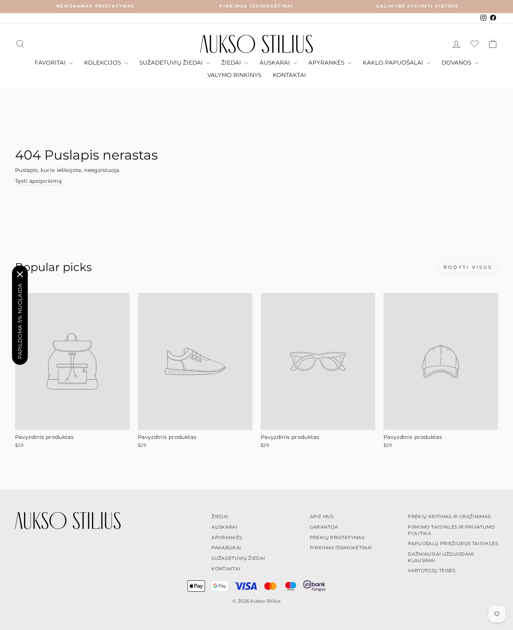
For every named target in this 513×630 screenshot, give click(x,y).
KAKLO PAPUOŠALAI (394, 62)
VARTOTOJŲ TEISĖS (431, 570)
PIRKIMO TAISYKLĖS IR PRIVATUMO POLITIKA (451, 530)
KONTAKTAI (289, 74)
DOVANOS (457, 62)
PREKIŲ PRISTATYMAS (337, 537)
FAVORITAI (51, 62)
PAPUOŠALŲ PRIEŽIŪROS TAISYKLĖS (453, 543)
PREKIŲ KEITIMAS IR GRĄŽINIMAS (449, 516)
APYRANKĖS (327, 62)
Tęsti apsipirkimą (38, 181)
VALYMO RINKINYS (234, 74)
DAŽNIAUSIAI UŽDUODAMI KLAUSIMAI (441, 557)
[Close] (20, 274)
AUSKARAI (275, 62)
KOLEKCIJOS (103, 62)
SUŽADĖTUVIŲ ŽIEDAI (171, 62)
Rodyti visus (468, 267)
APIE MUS (322, 516)
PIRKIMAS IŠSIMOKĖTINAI (341, 547)
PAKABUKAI (226, 547)
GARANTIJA (324, 527)
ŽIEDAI (232, 62)
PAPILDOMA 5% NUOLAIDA (20, 321)
